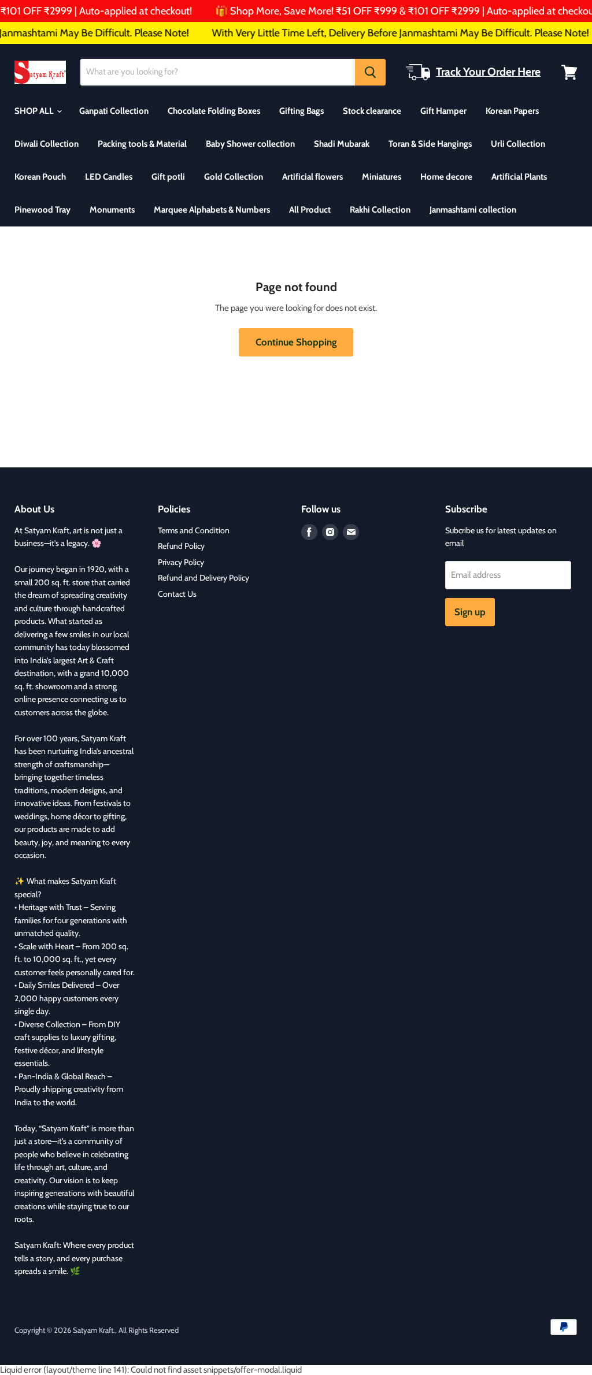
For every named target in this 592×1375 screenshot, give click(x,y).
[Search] (370, 72)
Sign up (470, 612)
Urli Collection (518, 144)
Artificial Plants (519, 177)
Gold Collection (233, 177)
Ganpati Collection (114, 111)
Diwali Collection (46, 144)
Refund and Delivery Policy (203, 578)
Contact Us (177, 594)
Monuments (112, 210)
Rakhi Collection (380, 210)
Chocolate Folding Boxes (214, 111)
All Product (310, 210)
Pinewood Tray (42, 210)
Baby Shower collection (250, 144)
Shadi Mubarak (341, 144)
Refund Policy (181, 546)
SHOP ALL (35, 111)
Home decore (446, 177)
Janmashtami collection (473, 210)
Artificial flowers (312, 177)
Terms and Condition (194, 530)
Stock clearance (372, 111)
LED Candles (108, 177)
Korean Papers (512, 111)
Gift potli (168, 177)
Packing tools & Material (142, 144)
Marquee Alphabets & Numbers (212, 210)
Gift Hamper (443, 111)
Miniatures (381, 177)
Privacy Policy (181, 562)
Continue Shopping (296, 342)
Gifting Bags (301, 111)
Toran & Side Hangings (430, 144)
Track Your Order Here (488, 72)
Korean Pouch (40, 177)
